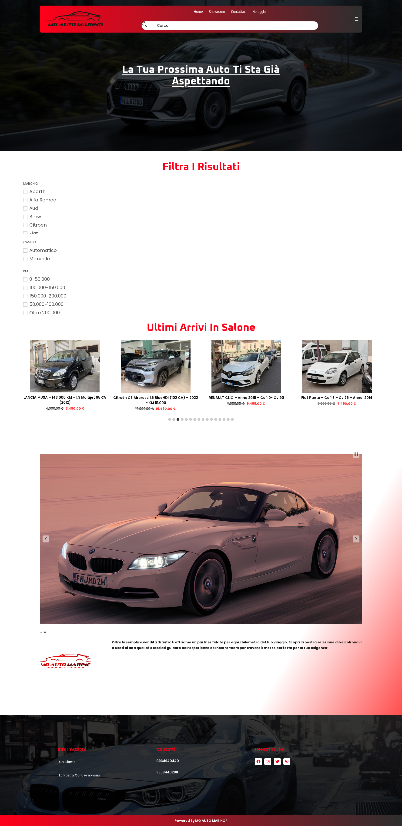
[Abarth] (25, 191)
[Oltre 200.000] (25, 312)
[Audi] (25, 208)
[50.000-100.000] (25, 304)
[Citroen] (25, 225)
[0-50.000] (25, 279)
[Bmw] (25, 216)
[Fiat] (25, 233)
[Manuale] (25, 259)
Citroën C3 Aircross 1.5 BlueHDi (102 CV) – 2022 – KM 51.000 (65, 400)
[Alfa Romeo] (25, 200)
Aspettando (201, 81)
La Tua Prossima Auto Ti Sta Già (201, 69)
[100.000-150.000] (25, 287)
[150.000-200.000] (25, 296)
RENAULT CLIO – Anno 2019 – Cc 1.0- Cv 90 (155, 397)
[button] (169, 419)
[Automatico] (25, 250)
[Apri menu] (356, 19)
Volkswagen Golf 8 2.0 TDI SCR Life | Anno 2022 (336, 397)
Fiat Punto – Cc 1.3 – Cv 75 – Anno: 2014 (246, 397)
